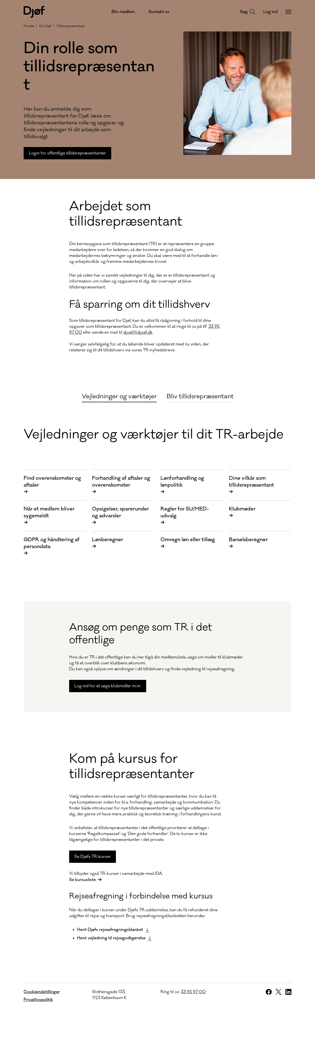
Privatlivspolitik (38, 999)
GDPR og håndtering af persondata (51, 546)
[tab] (119, 396)
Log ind (270, 12)
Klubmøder (242, 512)
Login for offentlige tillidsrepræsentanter (67, 153)
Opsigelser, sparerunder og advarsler (120, 516)
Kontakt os (159, 12)
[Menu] (288, 12)
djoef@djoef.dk (138, 332)
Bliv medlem (123, 12)
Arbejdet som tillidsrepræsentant (125, 214)
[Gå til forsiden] (34, 12)
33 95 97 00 (193, 992)
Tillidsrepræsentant (70, 26)
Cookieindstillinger (42, 992)
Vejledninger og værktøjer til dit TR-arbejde (154, 434)
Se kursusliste (82, 879)
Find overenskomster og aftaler (52, 485)
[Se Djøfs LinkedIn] (288, 992)
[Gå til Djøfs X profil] (279, 992)
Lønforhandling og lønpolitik (182, 485)
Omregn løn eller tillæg (187, 543)
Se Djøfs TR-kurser (92, 856)
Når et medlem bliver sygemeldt (49, 516)
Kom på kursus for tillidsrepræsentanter (131, 766)
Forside (29, 26)
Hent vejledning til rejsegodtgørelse (111, 938)
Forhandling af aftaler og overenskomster (121, 485)
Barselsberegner (248, 543)
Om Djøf (45, 26)
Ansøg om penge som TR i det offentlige (140, 634)
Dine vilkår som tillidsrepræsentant (251, 485)
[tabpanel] (157, 675)
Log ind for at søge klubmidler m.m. (107, 686)
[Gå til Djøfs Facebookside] (269, 992)
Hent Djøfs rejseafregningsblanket (110, 929)
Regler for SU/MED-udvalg (184, 516)
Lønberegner (107, 543)
